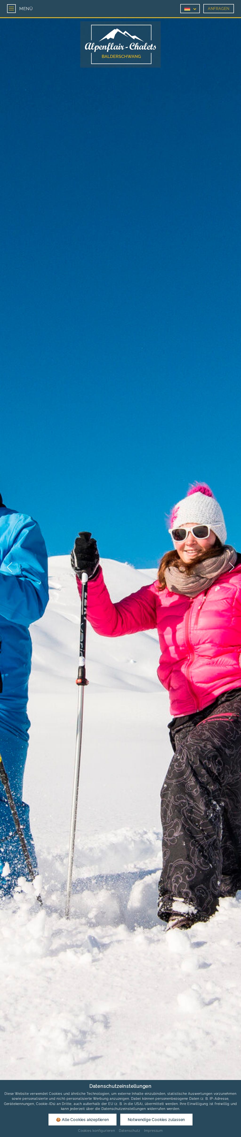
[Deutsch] (187, 9)
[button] (9, 567)
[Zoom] (120, 567)
